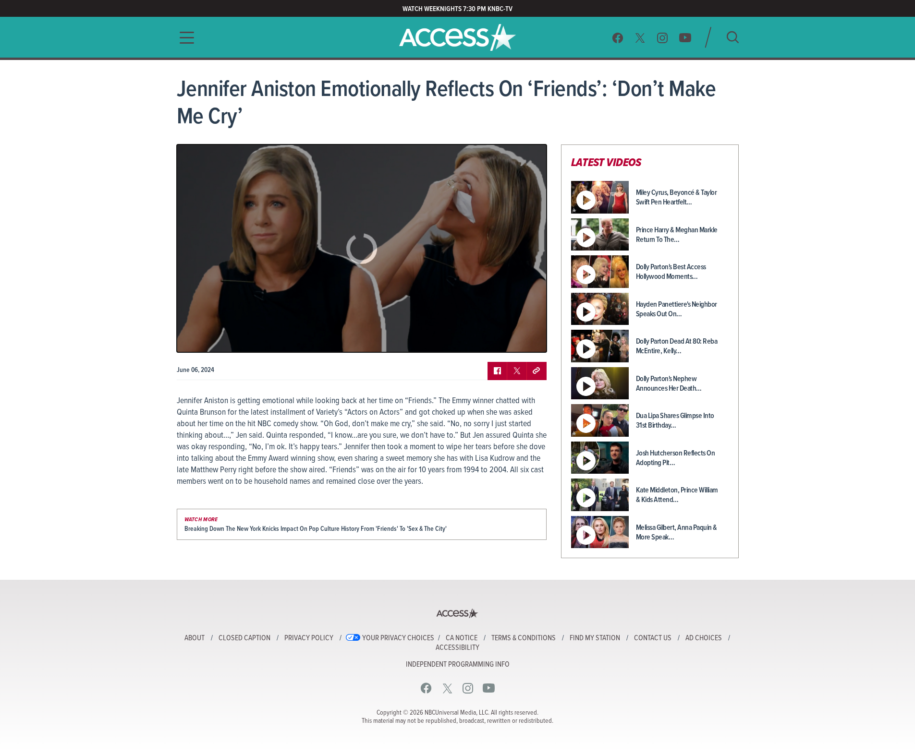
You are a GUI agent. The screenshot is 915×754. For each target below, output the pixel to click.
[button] (184, 37)
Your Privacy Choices (398, 638)
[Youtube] (685, 37)
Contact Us (652, 638)
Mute (212, 338)
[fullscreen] (527, 338)
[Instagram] (662, 37)
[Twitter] (640, 37)
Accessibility (457, 648)
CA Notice (461, 638)
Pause (196, 338)
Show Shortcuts (498, 338)
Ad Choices (703, 638)
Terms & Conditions (523, 638)
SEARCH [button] (733, 37)
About (194, 638)
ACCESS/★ (457, 37)
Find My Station (595, 638)
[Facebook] (617, 37)
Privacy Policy (308, 638)
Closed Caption (244, 638)
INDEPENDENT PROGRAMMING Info (458, 665)
